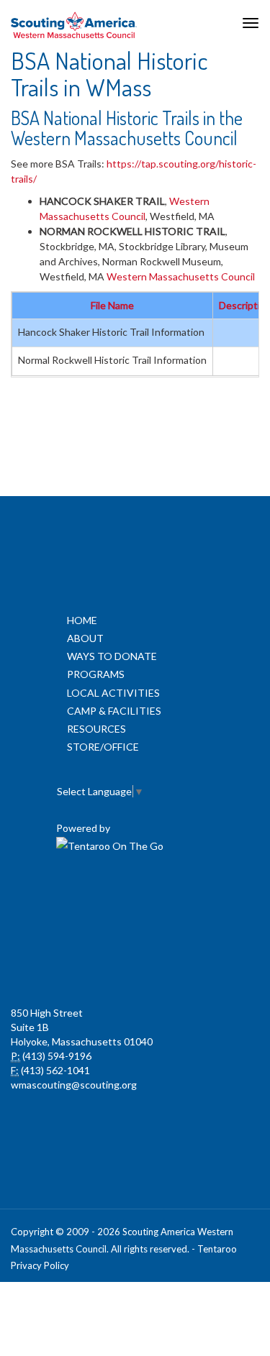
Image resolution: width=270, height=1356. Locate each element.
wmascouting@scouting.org (74, 1084)
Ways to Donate (112, 656)
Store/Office (103, 747)
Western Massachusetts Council (181, 276)
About (85, 638)
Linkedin (133, 898)
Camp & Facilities (114, 711)
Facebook (70, 898)
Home (82, 620)
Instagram (133, 962)
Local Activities (113, 693)
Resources (96, 729)
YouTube (196, 898)
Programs (96, 674)
